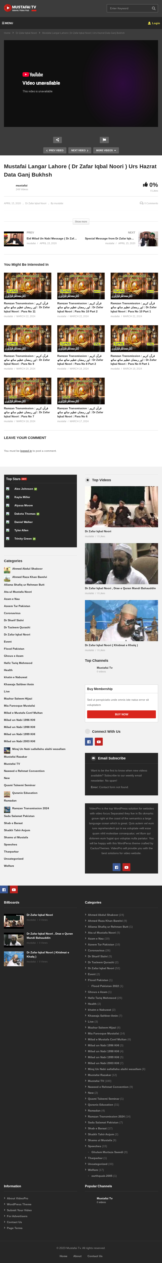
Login (155, 23)
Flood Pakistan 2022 (105, 986)
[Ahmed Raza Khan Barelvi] (7, 578)
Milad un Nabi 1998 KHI (19, 727)
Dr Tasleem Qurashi (17, 627)
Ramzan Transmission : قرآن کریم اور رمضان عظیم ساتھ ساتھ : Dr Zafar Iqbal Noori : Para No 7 (27, 412)
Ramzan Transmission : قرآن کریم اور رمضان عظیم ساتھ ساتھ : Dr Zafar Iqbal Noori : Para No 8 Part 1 (133, 360)
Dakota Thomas (25, 513)
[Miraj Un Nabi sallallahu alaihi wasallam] (7, 750)
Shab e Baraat (13, 823)
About (77, 1256)
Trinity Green (23, 538)
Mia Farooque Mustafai (19, 705)
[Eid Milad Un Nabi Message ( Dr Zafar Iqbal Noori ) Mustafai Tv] (40, 243)
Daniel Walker (23, 522)
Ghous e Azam (13, 655)
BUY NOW (121, 714)
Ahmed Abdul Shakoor (27, 568)
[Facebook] (89, 742)
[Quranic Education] (7, 794)
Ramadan (10, 800)
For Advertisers (17, 1216)
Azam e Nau (12, 598)
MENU (9, 23)
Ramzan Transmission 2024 (30, 808)
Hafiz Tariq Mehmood (18, 663)
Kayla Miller (22, 497)
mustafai (21, 185)
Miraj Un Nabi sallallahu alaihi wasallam (38, 749)
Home (7, 33)
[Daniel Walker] (9, 523)
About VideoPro (17, 1198)
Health (8, 670)
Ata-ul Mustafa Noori (18, 591)
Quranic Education (25, 792)
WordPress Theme (19, 1204)
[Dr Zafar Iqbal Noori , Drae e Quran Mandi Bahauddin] (121, 563)
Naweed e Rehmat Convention (24, 770)
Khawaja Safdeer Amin (19, 684)
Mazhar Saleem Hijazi (18, 698)
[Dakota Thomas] (9, 515)
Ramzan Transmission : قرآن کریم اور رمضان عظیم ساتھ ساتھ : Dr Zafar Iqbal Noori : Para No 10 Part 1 (133, 307)
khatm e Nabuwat (15, 677)
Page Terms (15, 1228)
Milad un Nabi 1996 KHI (19, 719)
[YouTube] (99, 742)
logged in (26, 450)
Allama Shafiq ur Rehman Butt (24, 584)
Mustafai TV (12, 763)
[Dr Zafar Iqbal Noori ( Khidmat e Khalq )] (121, 620)
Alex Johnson (23, 488)
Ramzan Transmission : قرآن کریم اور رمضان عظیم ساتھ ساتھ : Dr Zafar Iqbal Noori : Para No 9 (27, 360)
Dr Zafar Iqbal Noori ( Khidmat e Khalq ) (111, 645)
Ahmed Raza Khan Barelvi (29, 577)
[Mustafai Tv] (90, 672)
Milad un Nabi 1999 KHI (19, 734)
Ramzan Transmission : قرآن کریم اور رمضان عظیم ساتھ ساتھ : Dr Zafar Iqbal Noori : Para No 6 (80, 412)
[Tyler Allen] (9, 532)
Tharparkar (11, 851)
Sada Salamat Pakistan (19, 816)
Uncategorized (14, 858)
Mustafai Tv (105, 667)
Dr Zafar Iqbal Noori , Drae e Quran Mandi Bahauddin (120, 588)
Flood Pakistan (14, 648)
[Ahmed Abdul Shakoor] (7, 570)
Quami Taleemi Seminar (19, 785)
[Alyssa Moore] (9, 507)
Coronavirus (12, 613)
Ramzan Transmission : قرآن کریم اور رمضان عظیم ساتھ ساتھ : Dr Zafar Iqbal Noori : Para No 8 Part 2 (80, 360)
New (7, 778)
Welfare (9, 865)
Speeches (10, 844)
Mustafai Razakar (15, 756)
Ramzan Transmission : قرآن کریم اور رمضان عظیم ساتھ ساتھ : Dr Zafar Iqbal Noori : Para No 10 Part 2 (80, 307)
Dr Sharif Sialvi (14, 620)
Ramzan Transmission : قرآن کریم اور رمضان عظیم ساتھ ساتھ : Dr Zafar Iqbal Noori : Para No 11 (27, 307)
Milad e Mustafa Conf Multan (23, 712)
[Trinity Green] (9, 540)
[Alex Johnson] (9, 490)
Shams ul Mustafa (16, 837)
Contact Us (14, 1222)
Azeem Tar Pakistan (17, 606)
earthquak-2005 (101, 1175)
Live (7, 691)
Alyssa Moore (23, 505)
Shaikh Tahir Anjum (17, 830)
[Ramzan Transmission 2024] (7, 810)
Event (8, 641)
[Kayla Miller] (9, 498)
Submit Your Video (19, 1210)
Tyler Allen (21, 530)
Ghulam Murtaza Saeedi (107, 1152)
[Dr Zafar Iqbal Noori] (121, 506)
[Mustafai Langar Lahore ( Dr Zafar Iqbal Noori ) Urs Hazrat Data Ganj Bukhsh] (27, 286)
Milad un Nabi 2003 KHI (19, 741)
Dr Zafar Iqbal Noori (26, 33)
